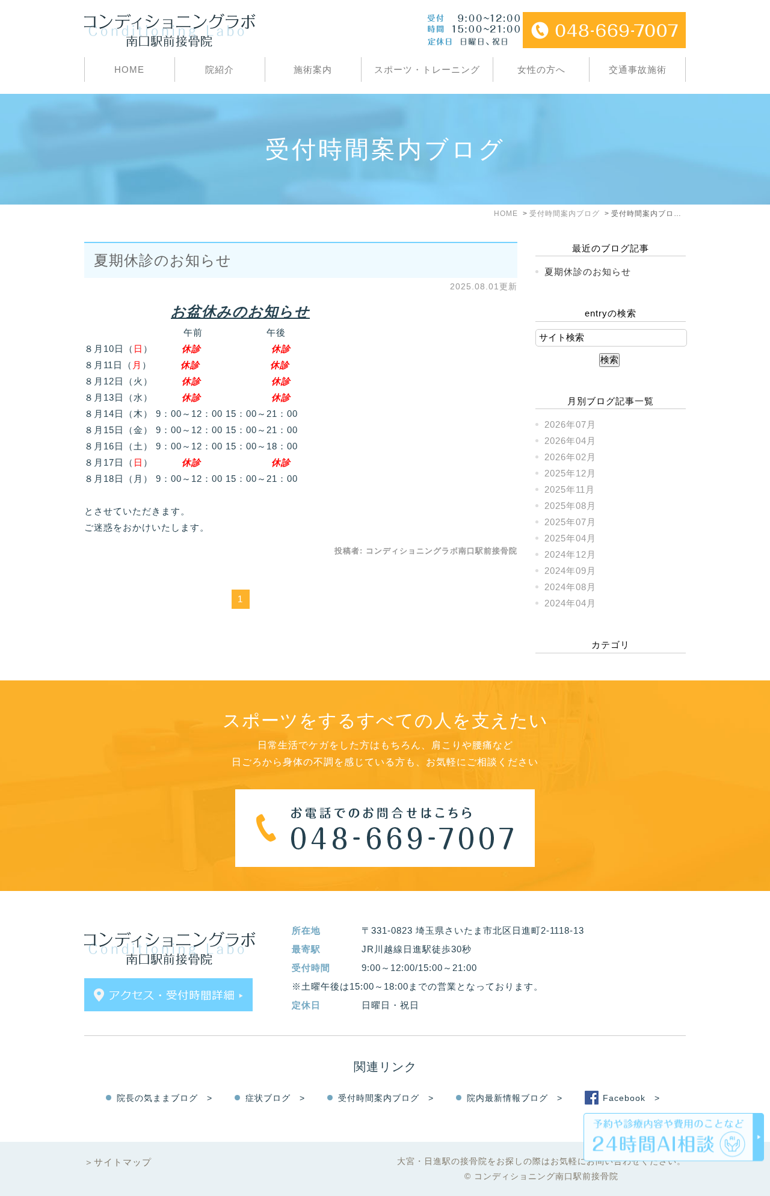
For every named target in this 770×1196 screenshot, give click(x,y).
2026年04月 (570, 441)
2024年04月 (570, 603)
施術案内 (313, 69)
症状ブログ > (275, 1098)
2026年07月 (570, 424)
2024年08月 (570, 587)
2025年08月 (570, 506)
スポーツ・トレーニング (427, 69)
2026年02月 (570, 457)
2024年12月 (570, 554)
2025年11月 (569, 489)
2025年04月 (570, 538)
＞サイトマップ (118, 1162)
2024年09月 (570, 571)
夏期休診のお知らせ (163, 260)
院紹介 (219, 69)
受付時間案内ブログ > (386, 1098)
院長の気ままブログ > (164, 1098)
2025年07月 (570, 522)
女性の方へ (541, 69)
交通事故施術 (638, 69)
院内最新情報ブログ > (514, 1098)
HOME (129, 69)
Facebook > (631, 1098)
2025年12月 (570, 473)
